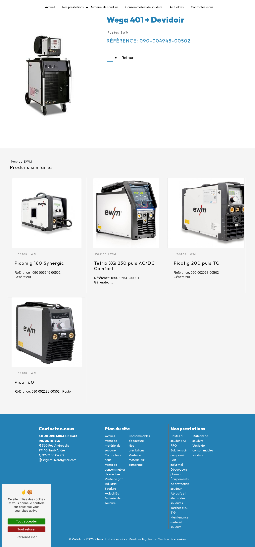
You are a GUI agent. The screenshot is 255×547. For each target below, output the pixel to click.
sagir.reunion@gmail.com (59, 460)
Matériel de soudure (104, 7)
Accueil (50, 7)
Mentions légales (140, 539)
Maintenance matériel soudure (179, 522)
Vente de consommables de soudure (115, 469)
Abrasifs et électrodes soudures (178, 498)
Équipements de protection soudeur (180, 484)
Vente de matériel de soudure (113, 445)
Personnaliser (27, 537)
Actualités (177, 7)
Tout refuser (26, 529)
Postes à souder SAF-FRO (179, 440)
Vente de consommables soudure (202, 450)
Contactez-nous (202, 7)
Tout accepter (26, 521)
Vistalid (77, 539)
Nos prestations (73, 7)
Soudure (110, 489)
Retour (127, 57)
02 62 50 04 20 (53, 455)
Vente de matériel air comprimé (136, 460)
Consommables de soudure (143, 7)
